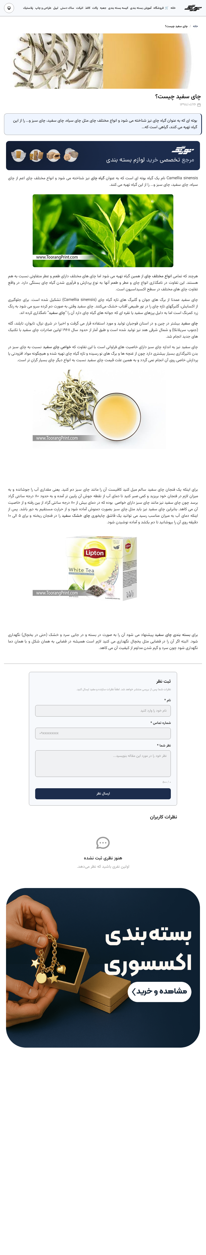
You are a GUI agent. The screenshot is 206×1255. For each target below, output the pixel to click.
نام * (167, 700)
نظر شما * (164, 745)
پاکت (95, 8)
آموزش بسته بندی (140, 8)
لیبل (55, 8)
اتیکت (79, 8)
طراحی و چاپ (43, 8)
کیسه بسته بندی (118, 8)
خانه (173, 8)
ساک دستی (67, 8)
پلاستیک (28, 8)
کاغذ (87, 8)
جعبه (103, 8)
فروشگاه (159, 8)
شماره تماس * (160, 723)
